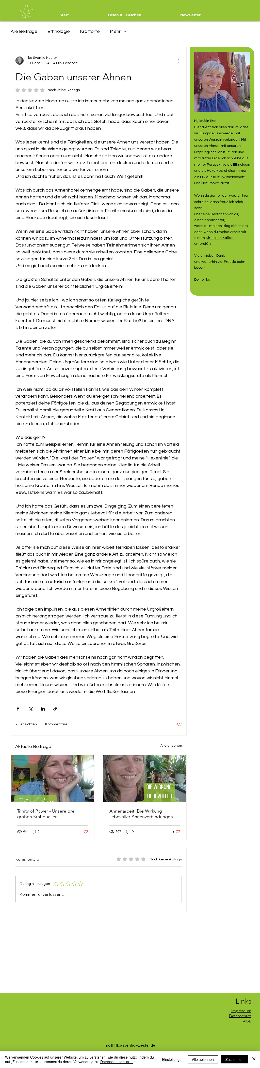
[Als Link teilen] (55, 708)
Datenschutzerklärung (118, 1061)
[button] (124, 15)
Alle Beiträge (24, 31)
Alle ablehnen (203, 1059)
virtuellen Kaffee (220, 238)
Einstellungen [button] (173, 1059)
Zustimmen (234, 1059)
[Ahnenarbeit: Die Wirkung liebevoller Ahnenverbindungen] (145, 778)
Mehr (115, 31)
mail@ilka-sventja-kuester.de (130, 1045)
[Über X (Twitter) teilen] (30, 708)
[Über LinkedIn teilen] (42, 708)
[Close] (254, 1059)
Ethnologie (58, 31)
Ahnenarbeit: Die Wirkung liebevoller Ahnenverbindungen (141, 813)
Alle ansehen (171, 745)
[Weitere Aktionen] (179, 60)
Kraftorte (90, 31)
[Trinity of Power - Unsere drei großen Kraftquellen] (52, 778)
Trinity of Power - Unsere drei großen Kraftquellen (46, 813)
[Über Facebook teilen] (17, 708)
